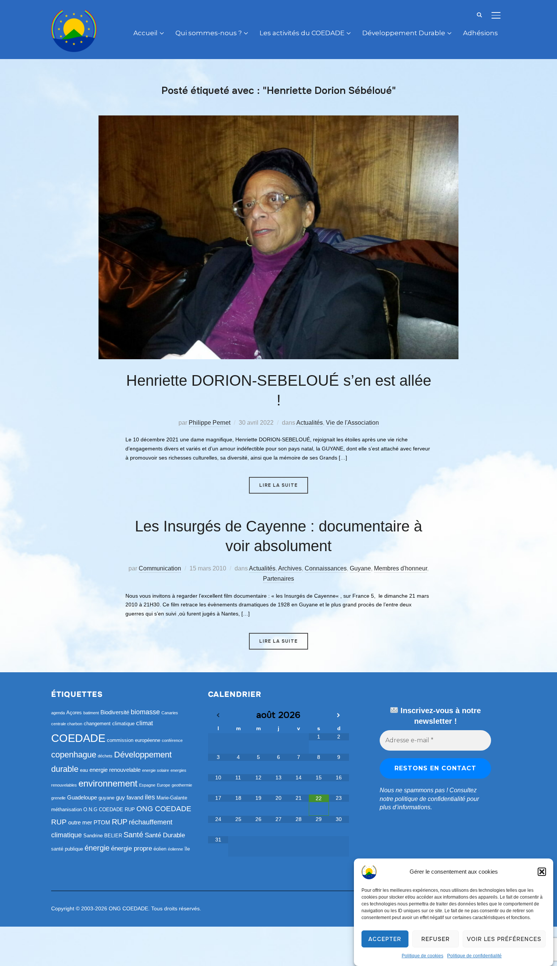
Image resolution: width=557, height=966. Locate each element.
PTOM (102, 822)
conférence (172, 740)
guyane (106, 798)
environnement (108, 783)
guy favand (129, 797)
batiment (91, 712)
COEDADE (78, 738)
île (187, 849)
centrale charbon (66, 723)
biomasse (145, 712)
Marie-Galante (171, 798)
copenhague (73, 754)
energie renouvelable (115, 770)
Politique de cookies (422, 955)
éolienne (175, 849)
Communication (160, 568)
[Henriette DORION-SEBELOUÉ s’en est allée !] (278, 120)
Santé (133, 834)
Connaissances (326, 568)
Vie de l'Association (352, 422)
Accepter (384, 939)
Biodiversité (114, 712)
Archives (290, 568)
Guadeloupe (82, 797)
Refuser (435, 939)
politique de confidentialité (430, 799)
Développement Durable (403, 33)
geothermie (182, 785)
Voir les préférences (504, 939)
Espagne (147, 785)
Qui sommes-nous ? (208, 33)
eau (84, 770)
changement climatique (109, 723)
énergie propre (131, 848)
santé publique (67, 849)
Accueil (145, 33)
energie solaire (155, 770)
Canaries (169, 712)
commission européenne (133, 740)
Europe (163, 785)
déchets (105, 756)
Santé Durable (165, 835)
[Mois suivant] (339, 715)
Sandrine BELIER (102, 835)
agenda (58, 712)
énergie (97, 848)
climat (144, 723)
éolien (159, 849)
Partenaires (278, 578)
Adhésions (480, 33)
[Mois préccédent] (218, 715)
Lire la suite (278, 485)
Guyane (360, 568)
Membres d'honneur (400, 568)
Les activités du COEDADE (302, 33)
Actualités (309, 422)
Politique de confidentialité (474, 955)
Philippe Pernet (209, 422)
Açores (74, 712)
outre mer (80, 822)
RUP (119, 822)
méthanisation (66, 809)
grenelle (58, 798)
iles (150, 797)
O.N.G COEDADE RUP (109, 809)
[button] (542, 872)
